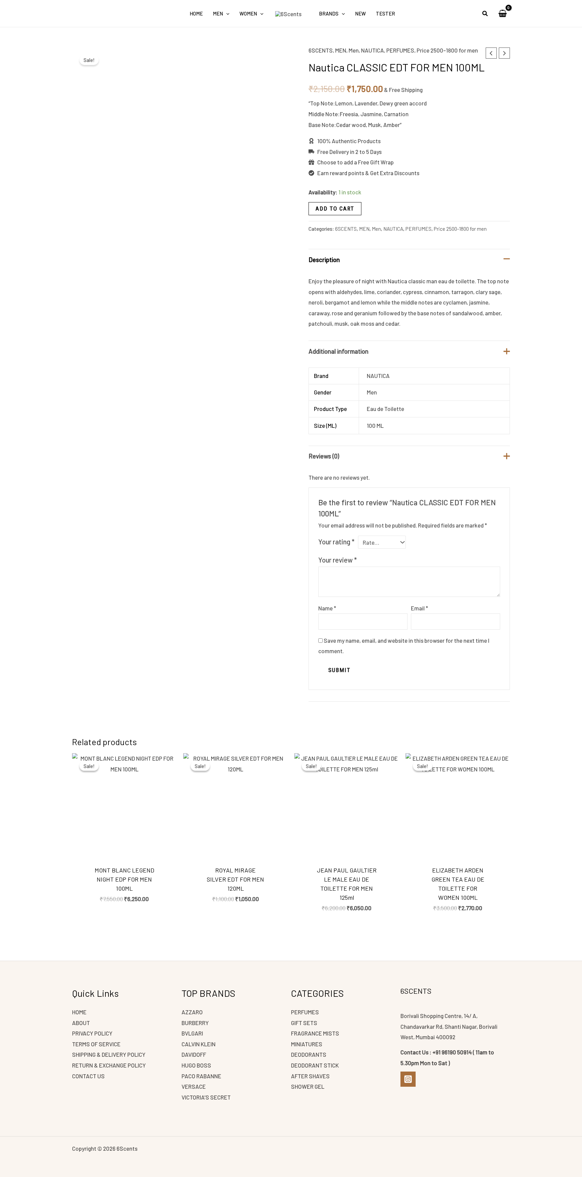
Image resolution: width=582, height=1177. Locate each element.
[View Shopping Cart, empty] (502, 13)
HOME (79, 1012)
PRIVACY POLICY (92, 1033)
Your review (337, 560)
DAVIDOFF (194, 1054)
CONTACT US (88, 1076)
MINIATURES (306, 1044)
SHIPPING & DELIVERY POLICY (109, 1054)
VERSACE (194, 1086)
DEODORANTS (308, 1054)
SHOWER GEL (307, 1086)
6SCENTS (321, 50)
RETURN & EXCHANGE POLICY (109, 1065)
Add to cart (335, 208)
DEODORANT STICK (315, 1065)
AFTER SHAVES (310, 1076)
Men (354, 50)
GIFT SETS (304, 1022)
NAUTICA (372, 50)
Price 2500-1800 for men (447, 50)
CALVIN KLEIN (199, 1044)
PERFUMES (400, 50)
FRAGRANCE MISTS (315, 1033)
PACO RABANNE (201, 1076)
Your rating (336, 542)
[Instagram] (408, 1079)
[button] (226, 13)
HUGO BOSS (196, 1065)
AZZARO (192, 1012)
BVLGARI (192, 1033)
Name (327, 608)
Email (419, 608)
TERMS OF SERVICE (96, 1044)
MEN (340, 50)
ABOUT (81, 1022)
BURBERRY (195, 1022)
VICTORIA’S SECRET (206, 1097)
